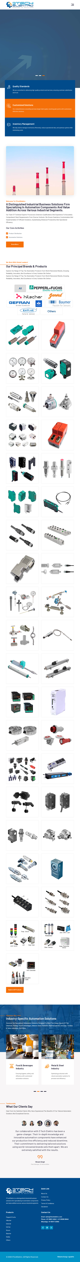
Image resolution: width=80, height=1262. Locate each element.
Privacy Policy (45, 1200)
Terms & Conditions (47, 1203)
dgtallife (71, 1257)
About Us (44, 1193)
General (8, 1224)
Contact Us (44, 1197)
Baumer (8, 1233)
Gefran (8, 1227)
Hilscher (8, 1220)
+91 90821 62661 (51, 1219)
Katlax (8, 1237)
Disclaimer (44, 1207)
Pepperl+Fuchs (11, 1217)
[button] (36, 75)
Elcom (8, 1230)
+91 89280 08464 (63, 1219)
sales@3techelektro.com (53, 1217)
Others (8, 1240)
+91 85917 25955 (53, 1222)
